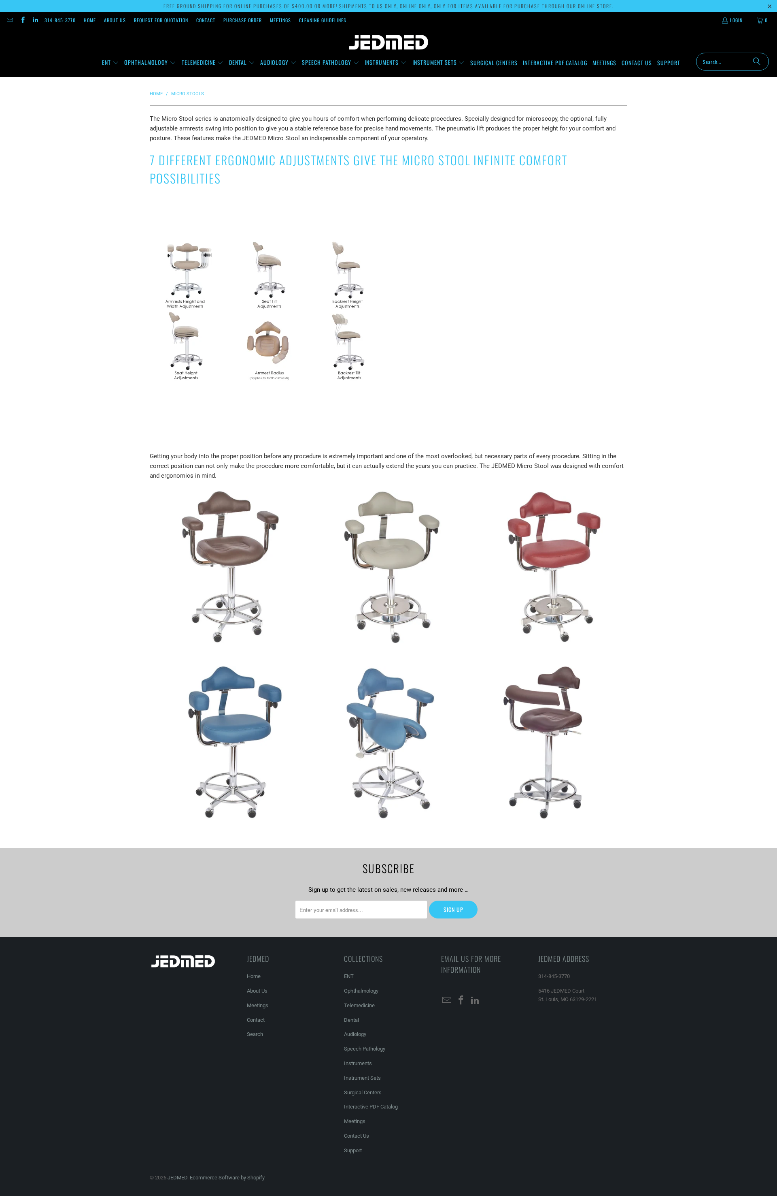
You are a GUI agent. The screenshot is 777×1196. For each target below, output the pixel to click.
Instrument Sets (362, 1078)
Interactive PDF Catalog (371, 1107)
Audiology (355, 1034)
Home (90, 20)
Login (736, 20)
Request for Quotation (161, 20)
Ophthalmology (361, 991)
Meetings (280, 20)
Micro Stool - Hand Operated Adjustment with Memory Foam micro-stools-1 (227, 743)
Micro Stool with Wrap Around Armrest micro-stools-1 (550, 743)
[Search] (757, 61)
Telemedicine (359, 1005)
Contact (205, 20)
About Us (115, 20)
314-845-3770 (60, 20)
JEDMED (177, 1178)
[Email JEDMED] (9, 20)
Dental (351, 1020)
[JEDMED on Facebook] (22, 20)
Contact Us (356, 1136)
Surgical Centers (363, 1092)
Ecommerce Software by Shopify (227, 1178)
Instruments (358, 1063)
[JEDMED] (388, 42)
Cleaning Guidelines (322, 20)
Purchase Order (242, 20)
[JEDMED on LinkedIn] (35, 20)
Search (255, 1034)
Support (353, 1150)
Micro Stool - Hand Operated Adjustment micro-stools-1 (227, 567)
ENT (349, 976)
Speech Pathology (364, 1049)
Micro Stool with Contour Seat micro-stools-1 (388, 743)
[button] (110, 63)
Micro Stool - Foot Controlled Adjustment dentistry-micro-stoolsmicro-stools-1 (388, 567)
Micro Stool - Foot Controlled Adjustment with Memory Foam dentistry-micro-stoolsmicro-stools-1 (550, 567)
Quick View (226, 599)
